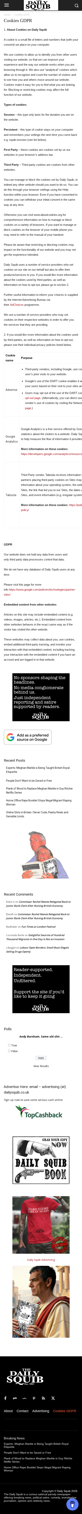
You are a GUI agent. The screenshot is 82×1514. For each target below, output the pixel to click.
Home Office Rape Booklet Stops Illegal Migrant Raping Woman (39, 802)
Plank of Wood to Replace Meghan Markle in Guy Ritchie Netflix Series (39, 790)
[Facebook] (5, 1398)
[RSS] (43, 1398)
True (14, 1045)
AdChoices (17, 304)
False (14, 1051)
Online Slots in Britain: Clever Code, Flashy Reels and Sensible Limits (37, 814)
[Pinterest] (34, 1398)
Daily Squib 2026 (67, 1491)
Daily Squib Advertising (41, 1260)
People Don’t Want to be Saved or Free (29, 780)
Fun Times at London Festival (38, 926)
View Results (41, 1066)
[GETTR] (24, 1398)
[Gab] (15, 1398)
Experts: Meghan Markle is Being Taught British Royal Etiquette (38, 769)
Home (7, 14)
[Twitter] (53, 1398)
